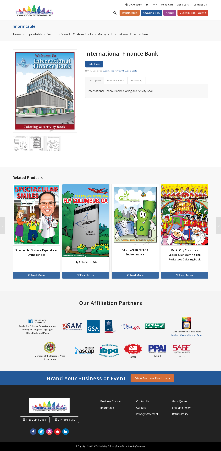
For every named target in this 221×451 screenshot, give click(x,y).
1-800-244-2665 (36, 419)
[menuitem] (134, 5)
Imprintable (24, 26)
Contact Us (200, 4)
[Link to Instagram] (49, 431)
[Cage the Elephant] (218, 225)
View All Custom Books (127, 71)
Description (95, 80)
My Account (135, 4)
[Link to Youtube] (57, 431)
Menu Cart (167, 4)
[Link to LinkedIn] (65, 431)
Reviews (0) (136, 80)
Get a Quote (94, 64)
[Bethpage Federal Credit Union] (2, 225)
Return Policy (180, 414)
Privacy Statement (147, 414)
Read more (38, 275)
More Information (115, 80)
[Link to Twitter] (41, 431)
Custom (106, 71)
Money (113, 71)
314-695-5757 (66, 419)
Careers (141, 407)
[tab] (94, 80)
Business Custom (110, 401)
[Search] (115, 13)
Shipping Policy (181, 407)
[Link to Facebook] (33, 431)
